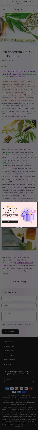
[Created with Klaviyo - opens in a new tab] (19, 227)
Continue (10, 221)
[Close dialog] (36, 203)
